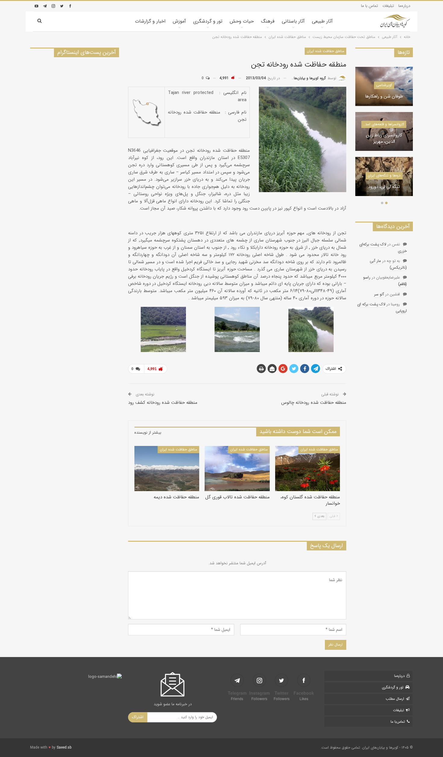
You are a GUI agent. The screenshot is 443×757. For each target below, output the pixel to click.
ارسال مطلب (395, 699)
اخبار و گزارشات (150, 21)
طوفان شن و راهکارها (384, 97)
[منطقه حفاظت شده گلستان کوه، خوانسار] (307, 468)
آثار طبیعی (322, 21)
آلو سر (379, 294)
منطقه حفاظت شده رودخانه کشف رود (162, 402)
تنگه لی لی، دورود (384, 187)
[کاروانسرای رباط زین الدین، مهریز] (384, 131)
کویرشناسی (384, 85)
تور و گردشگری (207, 21)
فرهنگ (268, 21)
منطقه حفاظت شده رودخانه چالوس (313, 402)
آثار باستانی (293, 21)
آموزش (179, 21)
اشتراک (137, 717)
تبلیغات (388, 6)
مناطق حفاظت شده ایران (325, 51)
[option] (384, 134)
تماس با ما (369, 6)
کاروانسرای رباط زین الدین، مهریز (384, 138)
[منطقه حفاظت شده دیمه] (166, 468)
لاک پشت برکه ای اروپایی (382, 307)
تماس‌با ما (398, 721)
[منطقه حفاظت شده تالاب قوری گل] (237, 468)
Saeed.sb (64, 747)
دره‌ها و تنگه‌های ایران (384, 175)
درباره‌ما (404, 6)
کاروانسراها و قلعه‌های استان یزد (382, 124)
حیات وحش (242, 21)
